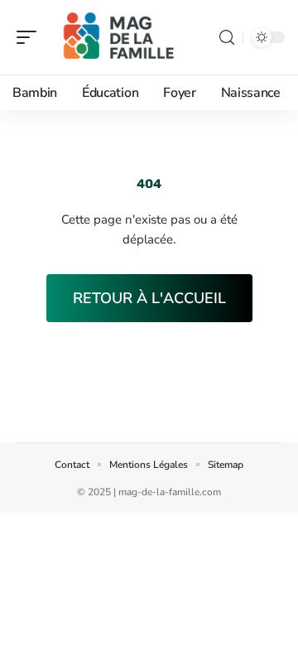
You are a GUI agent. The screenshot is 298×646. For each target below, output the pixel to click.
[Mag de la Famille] (119, 37)
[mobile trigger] (31, 37)
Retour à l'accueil (149, 298)
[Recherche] (226, 38)
